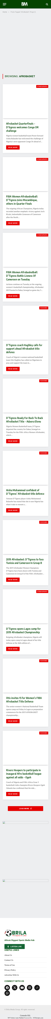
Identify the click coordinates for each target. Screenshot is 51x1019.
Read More (13, 147)
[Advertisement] (25, 42)
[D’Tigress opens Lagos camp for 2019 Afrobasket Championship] (25, 606)
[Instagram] (29, 987)
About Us (8, 955)
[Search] (46, 4)
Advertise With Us (11, 975)
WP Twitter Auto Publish (16, 1018)
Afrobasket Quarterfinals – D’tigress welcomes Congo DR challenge (22, 127)
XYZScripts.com (38, 1018)
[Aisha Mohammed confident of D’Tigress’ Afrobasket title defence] (25, 468)
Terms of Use (9, 965)
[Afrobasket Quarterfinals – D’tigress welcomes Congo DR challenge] (25, 101)
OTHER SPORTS (42, 86)
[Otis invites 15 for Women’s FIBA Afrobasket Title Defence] (25, 676)
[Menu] (4, 4)
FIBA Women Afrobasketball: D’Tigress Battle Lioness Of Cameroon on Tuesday (22, 275)
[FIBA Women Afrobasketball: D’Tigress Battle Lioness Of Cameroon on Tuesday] (25, 250)
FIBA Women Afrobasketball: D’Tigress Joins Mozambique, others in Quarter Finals (22, 200)
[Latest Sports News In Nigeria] (25, 4)
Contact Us (8, 960)
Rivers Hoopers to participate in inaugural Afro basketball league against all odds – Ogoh (23, 773)
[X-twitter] (14, 987)
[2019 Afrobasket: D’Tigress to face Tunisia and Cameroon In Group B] (25, 537)
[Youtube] (22, 987)
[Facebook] (7, 987)
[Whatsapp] (7, 993)
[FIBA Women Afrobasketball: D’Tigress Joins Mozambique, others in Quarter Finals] (25, 174)
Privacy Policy (10, 970)
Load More (24, 809)
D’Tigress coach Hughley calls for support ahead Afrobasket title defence (24, 348)
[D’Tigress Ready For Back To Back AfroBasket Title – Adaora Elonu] (25, 396)
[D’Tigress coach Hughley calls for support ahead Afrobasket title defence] (25, 323)
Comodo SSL (25, 1015)
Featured (43, 308)
